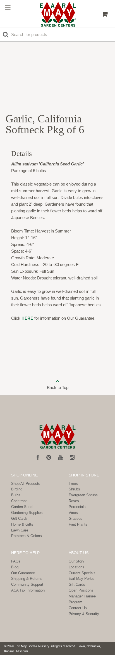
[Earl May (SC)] (58, 14)
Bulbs (15, 495)
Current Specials (82, 573)
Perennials (77, 507)
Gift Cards (19, 518)
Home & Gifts (22, 524)
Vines (73, 513)
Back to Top (57, 387)
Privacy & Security (84, 614)
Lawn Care (19, 530)
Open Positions (81, 590)
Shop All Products (25, 483)
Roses (74, 501)
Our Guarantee (23, 573)
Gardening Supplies (27, 513)
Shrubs (74, 489)
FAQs (15, 561)
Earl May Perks (81, 578)
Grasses (75, 518)
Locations (76, 567)
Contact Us (78, 608)
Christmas (19, 501)
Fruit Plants (78, 524)
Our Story (76, 561)
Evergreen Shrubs (83, 495)
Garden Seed (21, 507)
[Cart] (105, 14)
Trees (73, 483)
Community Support (27, 584)
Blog (14, 567)
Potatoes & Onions (26, 536)
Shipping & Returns (26, 578)
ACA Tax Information (28, 590)
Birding (16, 489)
